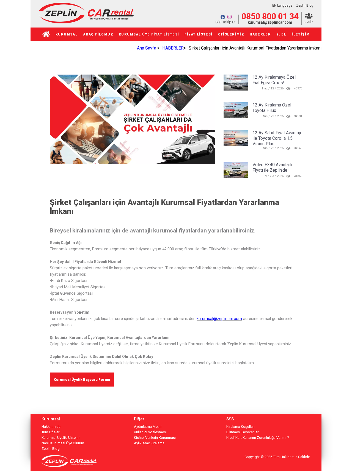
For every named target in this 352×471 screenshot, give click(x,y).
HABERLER (260, 34)
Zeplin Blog (304, 5)
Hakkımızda (51, 427)
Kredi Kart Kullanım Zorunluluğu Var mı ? (257, 438)
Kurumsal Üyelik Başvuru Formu (82, 379)
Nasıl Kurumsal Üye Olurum (63, 443)
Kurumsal (67, 34)
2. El (281, 34)
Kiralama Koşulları (240, 427)
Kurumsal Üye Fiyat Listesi (149, 34)
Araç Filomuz (98, 34)
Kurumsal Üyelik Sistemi (60, 438)
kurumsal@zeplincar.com (270, 22)
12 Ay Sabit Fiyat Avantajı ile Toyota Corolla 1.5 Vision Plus (276, 138)
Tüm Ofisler (50, 432)
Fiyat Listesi (198, 34)
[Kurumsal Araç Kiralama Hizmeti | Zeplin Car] (86, 21)
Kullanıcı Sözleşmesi (150, 432)
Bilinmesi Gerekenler (242, 432)
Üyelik (308, 22)
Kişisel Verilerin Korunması (155, 438)
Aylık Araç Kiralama (149, 443)
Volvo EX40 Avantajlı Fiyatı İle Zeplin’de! (272, 167)
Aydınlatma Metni (147, 427)
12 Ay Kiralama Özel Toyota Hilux (271, 107)
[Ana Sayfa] (46, 34)
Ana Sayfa (146, 48)
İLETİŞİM (301, 34)
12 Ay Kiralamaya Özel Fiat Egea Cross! (274, 80)
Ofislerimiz (231, 34)
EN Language (282, 5)
